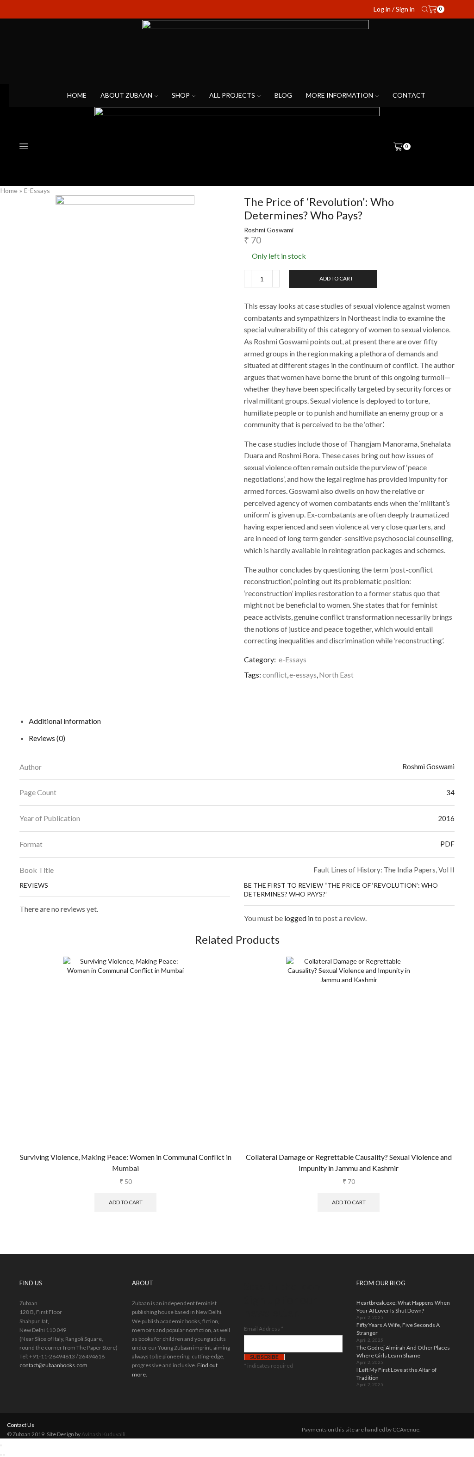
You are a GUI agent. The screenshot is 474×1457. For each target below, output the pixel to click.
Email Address (263, 1328)
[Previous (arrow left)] (1, 1455)
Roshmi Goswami (268, 230)
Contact (409, 95)
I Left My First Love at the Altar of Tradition (396, 1373)
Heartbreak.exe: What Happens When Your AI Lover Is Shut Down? (403, 1306)
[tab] (65, 720)
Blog (283, 95)
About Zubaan (126, 95)
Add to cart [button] (126, 1202)
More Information (339, 95)
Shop (181, 95)
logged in (298, 918)
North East (336, 674)
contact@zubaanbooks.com (53, 1365)
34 (450, 792)
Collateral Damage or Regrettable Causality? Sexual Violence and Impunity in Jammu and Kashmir (349, 1162)
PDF (447, 844)
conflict (274, 674)
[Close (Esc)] (1, 1445)
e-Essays (37, 190)
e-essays (303, 674)
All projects (232, 95)
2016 (446, 818)
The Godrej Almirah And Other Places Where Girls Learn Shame (403, 1351)
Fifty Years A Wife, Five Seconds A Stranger (398, 1328)
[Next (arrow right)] (4, 1455)
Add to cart (336, 278)
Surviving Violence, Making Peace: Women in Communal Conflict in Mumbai (125, 1162)
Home (77, 95)
